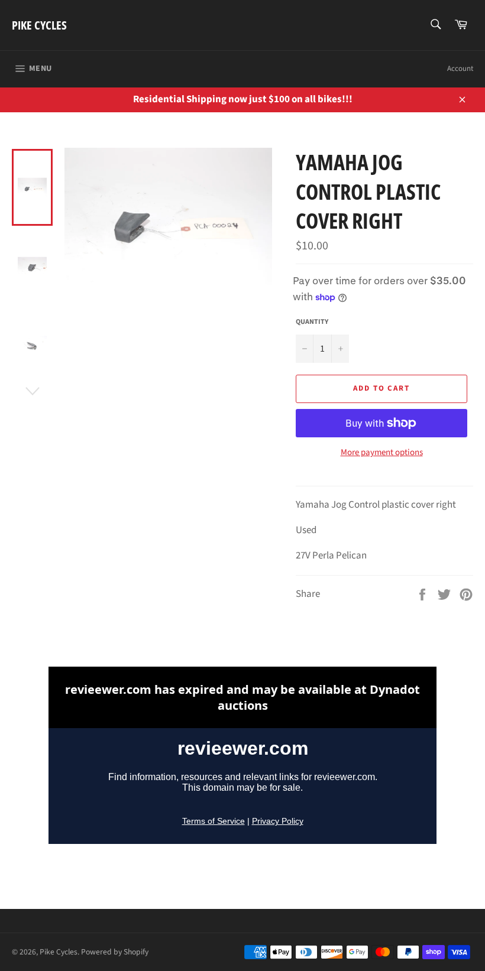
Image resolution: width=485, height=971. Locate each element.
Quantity (312, 322)
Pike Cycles (39, 25)
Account (460, 68)
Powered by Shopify (114, 951)
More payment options (382, 453)
